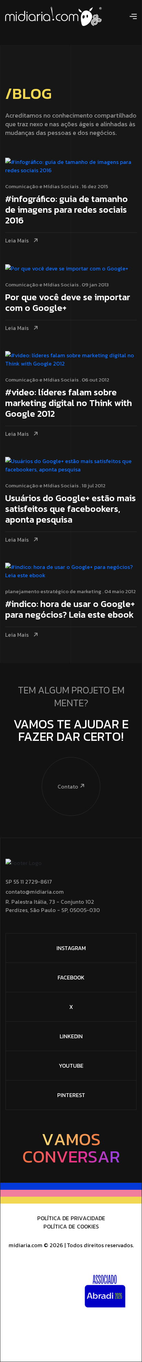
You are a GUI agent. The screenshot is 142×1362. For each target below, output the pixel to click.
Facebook (71, 977)
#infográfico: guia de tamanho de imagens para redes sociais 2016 (66, 210)
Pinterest (71, 1095)
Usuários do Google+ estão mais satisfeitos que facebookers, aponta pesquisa (70, 509)
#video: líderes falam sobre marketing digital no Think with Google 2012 (68, 403)
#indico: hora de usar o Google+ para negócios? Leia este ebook (70, 609)
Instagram (71, 948)
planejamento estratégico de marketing (53, 591)
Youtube (71, 1065)
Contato (68, 786)
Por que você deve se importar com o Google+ (67, 303)
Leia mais (17, 240)
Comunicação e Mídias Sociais (42, 186)
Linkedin (71, 1036)
